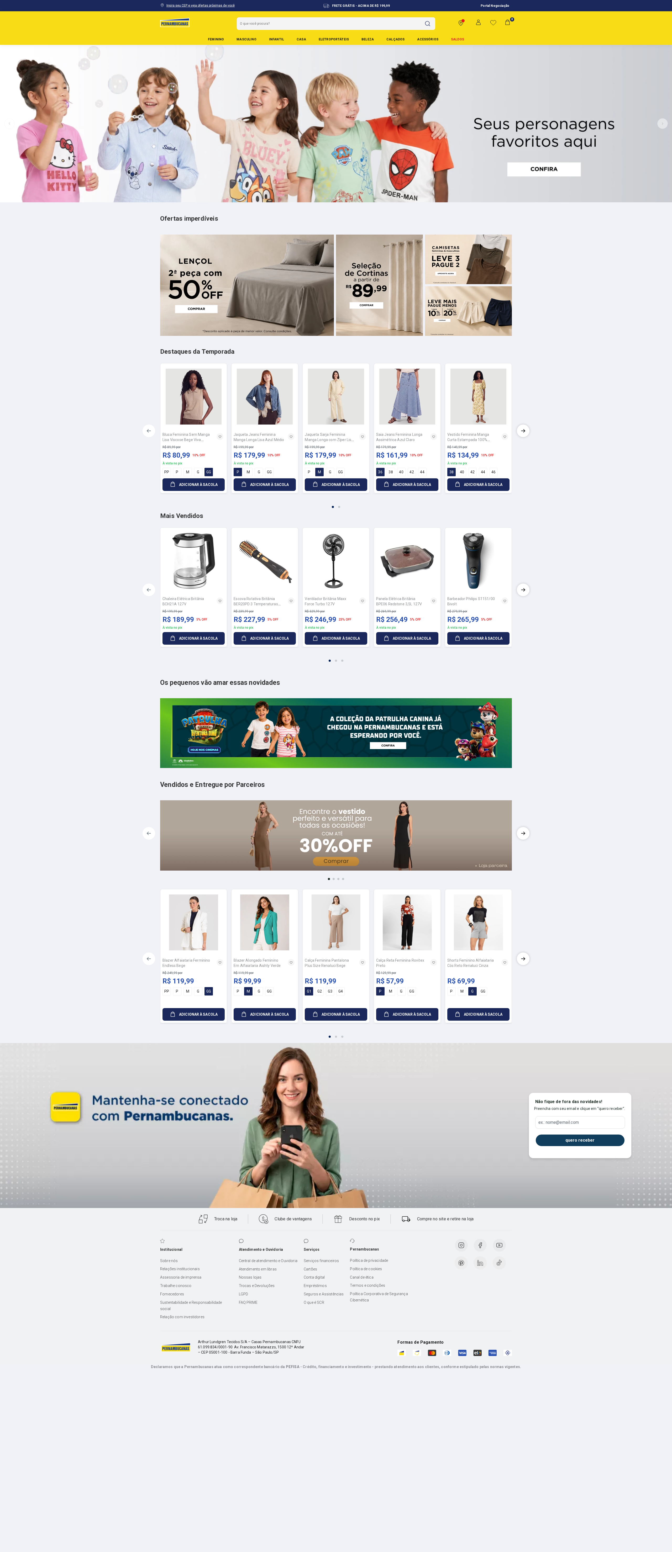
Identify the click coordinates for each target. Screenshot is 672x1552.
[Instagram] (461, 1245)
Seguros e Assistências (324, 1294)
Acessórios (427, 39)
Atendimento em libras (258, 1269)
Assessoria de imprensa (181, 1277)
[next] (523, 431)
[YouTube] (499, 1245)
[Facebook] (480, 1245)
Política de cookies (366, 1269)
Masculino (246, 39)
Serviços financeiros (321, 1261)
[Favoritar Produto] (220, 436)
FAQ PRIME (248, 1302)
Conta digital (314, 1277)
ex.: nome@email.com (558, 1122)
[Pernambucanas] (175, 22)
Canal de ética (361, 1277)
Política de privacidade (369, 1260)
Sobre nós (169, 1261)
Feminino (216, 39)
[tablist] (336, 503)
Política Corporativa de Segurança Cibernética (379, 1297)
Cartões (310, 1269)
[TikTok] (499, 1262)
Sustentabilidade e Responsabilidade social (191, 1305)
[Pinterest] (461, 1262)
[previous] (149, 431)
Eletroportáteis (334, 39)
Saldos (457, 39)
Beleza (367, 39)
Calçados (395, 39)
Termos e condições (367, 1285)
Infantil (276, 39)
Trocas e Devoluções (257, 1286)
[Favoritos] (493, 22)
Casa (301, 39)
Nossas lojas (250, 1277)
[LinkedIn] (480, 1262)
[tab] (323, 198)
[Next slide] (662, 123)
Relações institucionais (180, 1269)
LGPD (243, 1294)
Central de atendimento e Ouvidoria (268, 1261)
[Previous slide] (9, 123)
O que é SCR (314, 1302)
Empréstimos (315, 1286)
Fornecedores (172, 1294)
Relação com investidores (182, 1317)
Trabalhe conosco (176, 1286)
